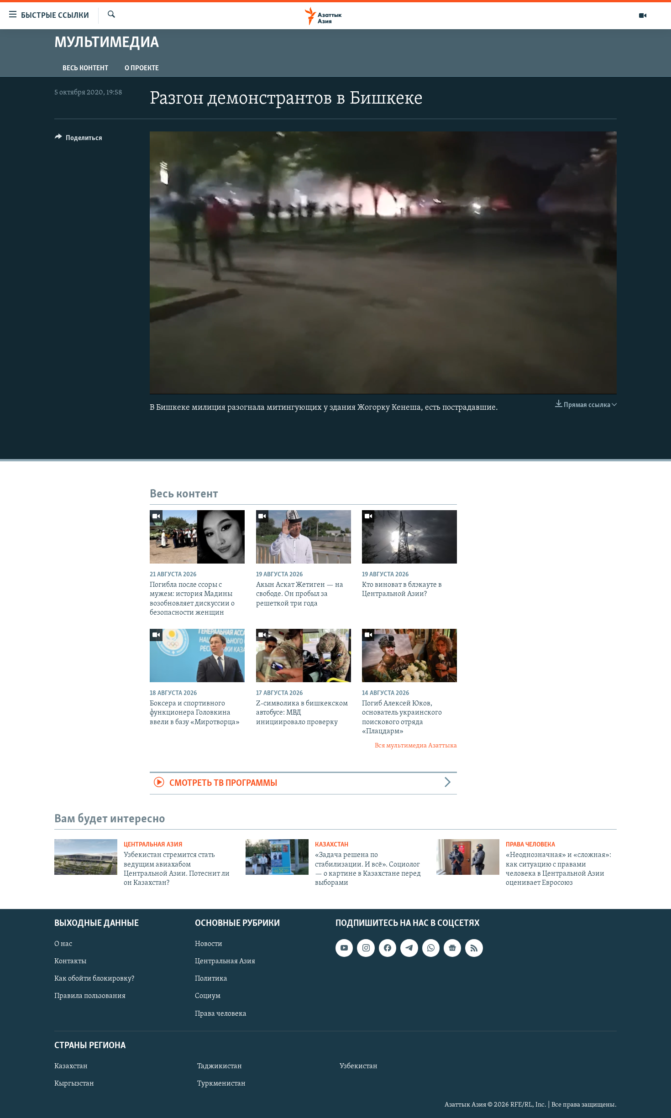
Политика (211, 978)
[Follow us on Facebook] (387, 947)
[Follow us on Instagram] (365, 947)
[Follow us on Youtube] (344, 947)
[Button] (78, 140)
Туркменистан (221, 1083)
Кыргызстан (74, 1083)
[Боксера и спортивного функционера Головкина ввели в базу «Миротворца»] (197, 655)
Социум (207, 996)
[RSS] (473, 947)
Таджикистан (219, 1066)
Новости (208, 944)
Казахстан (331, 844)
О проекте (142, 68)
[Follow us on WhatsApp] (431, 947)
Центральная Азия (153, 844)
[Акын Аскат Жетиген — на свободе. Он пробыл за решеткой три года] (303, 537)
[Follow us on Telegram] (409, 947)
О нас (63, 944)
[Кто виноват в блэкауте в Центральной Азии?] (409, 537)
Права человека (530, 844)
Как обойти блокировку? (94, 978)
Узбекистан (358, 1066)
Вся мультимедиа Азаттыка (416, 745)
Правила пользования (90, 996)
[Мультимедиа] (642, 15)
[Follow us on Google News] (452, 947)
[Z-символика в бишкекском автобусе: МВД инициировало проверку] (303, 655)
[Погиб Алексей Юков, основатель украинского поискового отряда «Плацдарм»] (409, 655)
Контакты (70, 961)
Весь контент (85, 68)
